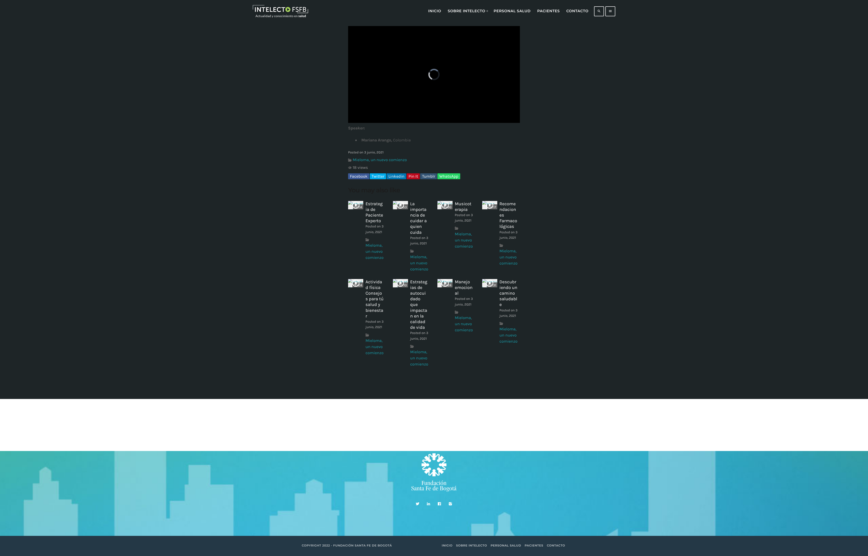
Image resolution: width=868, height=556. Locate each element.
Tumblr (428, 176)
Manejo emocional (463, 287)
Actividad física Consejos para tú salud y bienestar (375, 299)
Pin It (413, 176)
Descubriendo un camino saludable (508, 293)
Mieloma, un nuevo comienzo (380, 159)
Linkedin (396, 176)
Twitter (378, 176)
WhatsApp (448, 176)
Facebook (359, 176)
